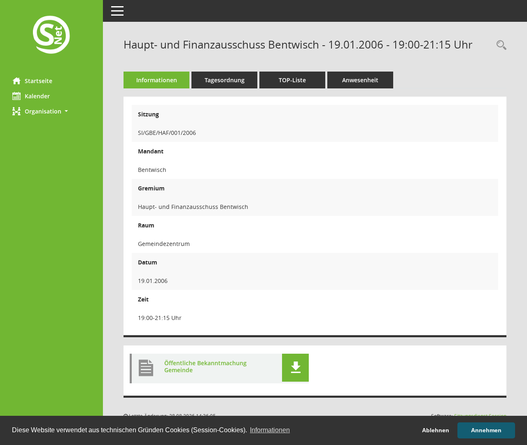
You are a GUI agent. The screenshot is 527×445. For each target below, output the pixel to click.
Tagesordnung (225, 80)
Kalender (37, 96)
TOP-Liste (292, 80)
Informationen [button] (270, 429)
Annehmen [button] (486, 430)
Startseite (38, 81)
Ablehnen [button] (435, 430)
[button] (51, 111)
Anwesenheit (360, 80)
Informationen (156, 80)
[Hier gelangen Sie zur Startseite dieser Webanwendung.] (51, 35)
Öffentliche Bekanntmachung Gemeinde (205, 366)
